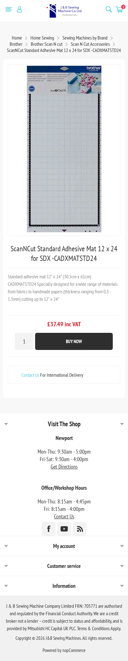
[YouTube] (64, 529)
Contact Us (30, 375)
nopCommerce (73, 650)
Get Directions (64, 466)
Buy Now (74, 341)
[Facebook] (49, 529)
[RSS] (80, 529)
